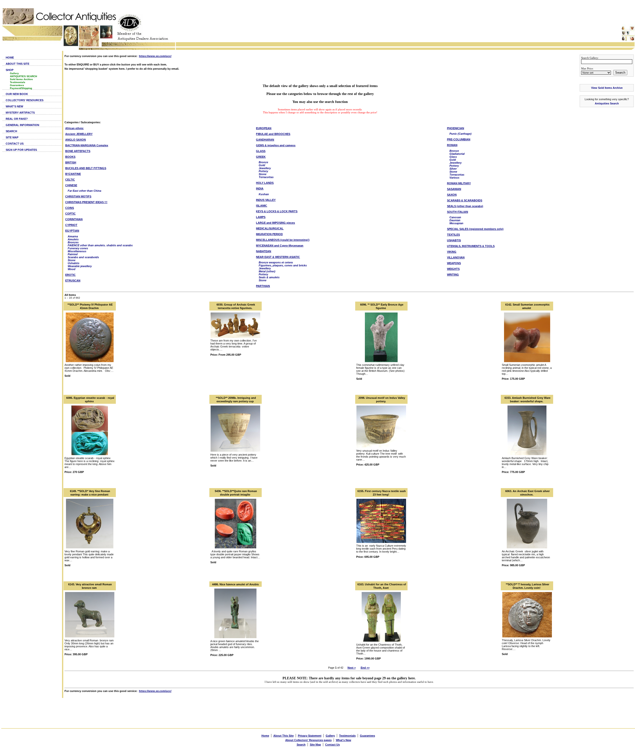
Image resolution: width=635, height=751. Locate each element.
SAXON (452, 194)
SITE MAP (12, 137)
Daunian (454, 220)
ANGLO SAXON (75, 139)
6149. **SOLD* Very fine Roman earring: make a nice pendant (90, 493)
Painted (73, 254)
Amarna (73, 236)
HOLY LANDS (265, 182)
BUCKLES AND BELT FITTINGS (85, 168)
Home (265, 735)
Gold (262, 165)
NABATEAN (263, 251)
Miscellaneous (77, 251)
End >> (365, 667)
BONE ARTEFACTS (77, 151)
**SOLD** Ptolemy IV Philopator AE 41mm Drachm (90, 306)
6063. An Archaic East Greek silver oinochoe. (527, 493)
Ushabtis (73, 263)
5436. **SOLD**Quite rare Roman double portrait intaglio (236, 493)
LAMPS (260, 217)
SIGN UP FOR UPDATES (21, 149)
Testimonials (17, 82)
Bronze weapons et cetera (276, 262)
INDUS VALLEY (266, 199)
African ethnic (74, 128)
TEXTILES (453, 234)
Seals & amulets (269, 277)
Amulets (73, 239)
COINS (69, 207)
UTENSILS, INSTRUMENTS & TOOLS (471, 246)
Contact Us (332, 744)
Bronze (263, 162)
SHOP (9, 69)
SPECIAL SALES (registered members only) (475, 228)
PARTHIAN (263, 285)
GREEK (261, 156)
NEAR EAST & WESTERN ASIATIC (278, 256)
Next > (352, 667)
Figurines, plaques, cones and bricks (283, 265)
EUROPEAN (263, 128)
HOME (10, 57)
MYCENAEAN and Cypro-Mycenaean (279, 245)
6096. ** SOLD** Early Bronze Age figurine (381, 306)
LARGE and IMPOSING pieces (275, 222)
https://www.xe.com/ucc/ (155, 56)
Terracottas (266, 177)
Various (454, 177)
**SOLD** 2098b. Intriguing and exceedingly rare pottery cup (236, 399)
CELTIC (70, 179)
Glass (453, 156)
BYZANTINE (73, 173)
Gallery (14, 73)
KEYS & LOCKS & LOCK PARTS (276, 211)
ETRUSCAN (72, 280)
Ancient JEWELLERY (79, 133)
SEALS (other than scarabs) (465, 206)
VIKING (451, 251)
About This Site (283, 735)
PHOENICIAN (455, 128)
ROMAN (452, 145)
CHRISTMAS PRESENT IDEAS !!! (86, 202)
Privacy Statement (309, 735)
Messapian (456, 223)
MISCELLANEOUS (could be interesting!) (283, 239)
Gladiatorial (457, 153)
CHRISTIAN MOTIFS (78, 196)
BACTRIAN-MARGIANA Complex (86, 145)
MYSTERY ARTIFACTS (20, 112)
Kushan (264, 194)
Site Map (315, 744)
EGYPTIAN (72, 230)
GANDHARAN (265, 139)
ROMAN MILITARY (459, 183)
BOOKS (70, 156)
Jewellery (265, 168)
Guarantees (17, 85)
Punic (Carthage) (460, 133)
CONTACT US (15, 143)
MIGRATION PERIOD (269, 234)
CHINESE (71, 185)
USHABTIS (454, 240)
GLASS (260, 151)
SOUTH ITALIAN (457, 211)
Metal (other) (267, 271)
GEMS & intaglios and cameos (275, 145)
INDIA (259, 188)
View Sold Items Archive (607, 87)
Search (620, 72)
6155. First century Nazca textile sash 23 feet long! (381, 493)
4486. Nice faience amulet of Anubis (235, 584)
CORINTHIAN (74, 219)
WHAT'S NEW (14, 106)
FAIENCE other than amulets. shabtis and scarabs (100, 245)
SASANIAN (454, 189)
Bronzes (73, 242)
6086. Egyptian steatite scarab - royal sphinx (90, 399)
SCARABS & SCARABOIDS (464, 200)
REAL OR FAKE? (17, 118)
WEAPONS (454, 263)
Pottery (263, 171)
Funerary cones (78, 248)
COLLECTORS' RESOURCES (24, 100)
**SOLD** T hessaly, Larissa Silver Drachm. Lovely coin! (527, 586)
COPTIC (70, 213)
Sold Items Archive (21, 79)
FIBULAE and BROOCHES (273, 133)
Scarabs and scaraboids (83, 257)
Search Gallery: (590, 57)
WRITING (453, 274)
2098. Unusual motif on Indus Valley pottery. (381, 399)
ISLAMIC (261, 205)
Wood (71, 269)
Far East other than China (84, 190)
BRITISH (70, 162)
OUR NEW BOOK (17, 94)
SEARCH (11, 131)
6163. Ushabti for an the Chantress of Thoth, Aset (381, 586)
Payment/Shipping (21, 88)
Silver (453, 168)
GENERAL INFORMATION (22, 125)
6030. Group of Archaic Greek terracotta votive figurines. (236, 306)
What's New (343, 740)
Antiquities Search (607, 103)
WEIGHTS (453, 268)
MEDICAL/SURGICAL (270, 228)
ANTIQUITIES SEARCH (23, 76)
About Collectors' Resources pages (308, 740)
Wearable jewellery (80, 266)
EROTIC (70, 274)
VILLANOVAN (456, 257)
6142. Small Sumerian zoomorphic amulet (527, 306)
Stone (71, 260)
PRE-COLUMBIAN (458, 139)
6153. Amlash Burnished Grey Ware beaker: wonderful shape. (527, 399)
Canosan (455, 217)
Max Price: (587, 68)
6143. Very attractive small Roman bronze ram (90, 586)
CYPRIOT (71, 224)
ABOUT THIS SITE (17, 63)
